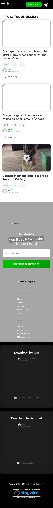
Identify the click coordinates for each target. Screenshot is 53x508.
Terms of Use (22, 310)
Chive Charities (23, 337)
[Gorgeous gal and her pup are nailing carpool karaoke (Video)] (26, 97)
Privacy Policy (23, 313)
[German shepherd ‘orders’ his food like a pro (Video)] (26, 158)
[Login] (46, 5)
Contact (20, 306)
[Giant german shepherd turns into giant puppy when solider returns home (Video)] (26, 33)
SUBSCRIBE (34, 4)
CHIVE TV (21, 326)
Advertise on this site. (26, 498)
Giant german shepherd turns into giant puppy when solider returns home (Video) (24, 55)
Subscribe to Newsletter (26, 263)
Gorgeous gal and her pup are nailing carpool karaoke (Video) (23, 117)
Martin (11, 130)
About (19, 299)
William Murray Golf (25, 330)
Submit (20, 303)
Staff (10, 69)
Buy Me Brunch (23, 333)
